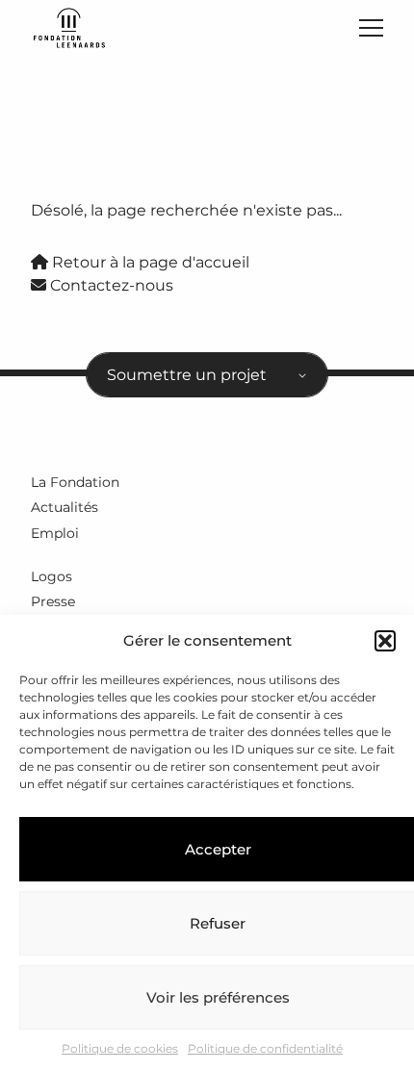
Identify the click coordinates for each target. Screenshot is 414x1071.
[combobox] (207, 375)
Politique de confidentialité (265, 1048)
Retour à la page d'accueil (148, 262)
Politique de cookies (120, 1048)
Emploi (55, 533)
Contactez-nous (109, 285)
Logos (51, 576)
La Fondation (75, 482)
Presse (53, 601)
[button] (385, 640)
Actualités (64, 507)
